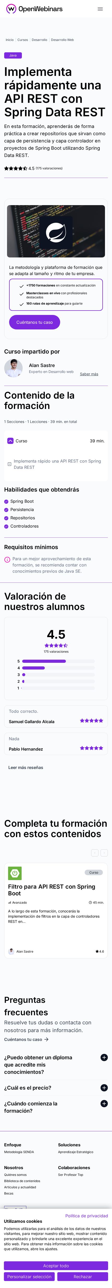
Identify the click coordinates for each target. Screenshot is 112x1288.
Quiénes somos (15, 1175)
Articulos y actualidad (20, 1187)
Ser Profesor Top (70, 1175)
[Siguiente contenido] (104, 853)
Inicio (10, 40)
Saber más (89, 374)
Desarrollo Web (62, 40)
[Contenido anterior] (94, 853)
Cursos (22, 40)
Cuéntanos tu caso (34, 322)
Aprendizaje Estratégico (75, 1152)
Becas (8, 1193)
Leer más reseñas (25, 767)
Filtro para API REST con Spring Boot (51, 890)
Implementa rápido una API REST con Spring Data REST (57, 464)
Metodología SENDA (19, 1152)
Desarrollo (39, 40)
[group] (56, 853)
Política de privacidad (86, 1215)
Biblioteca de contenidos (22, 1181)
